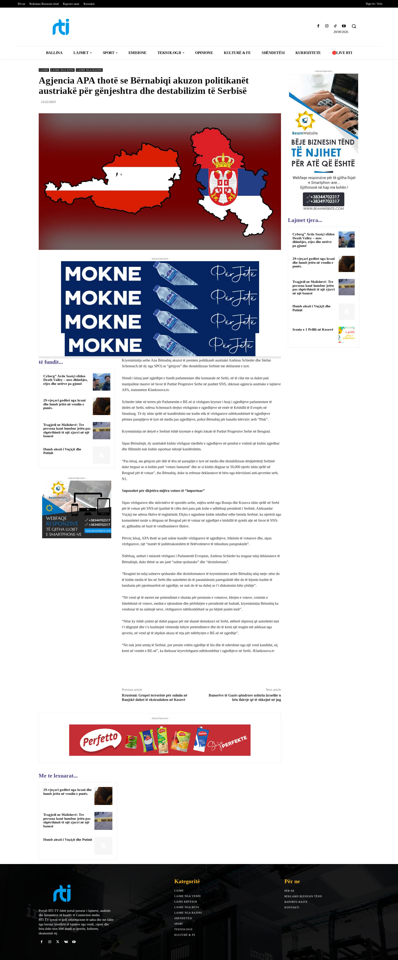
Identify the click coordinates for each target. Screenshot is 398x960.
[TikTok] (335, 26)
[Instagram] (327, 26)
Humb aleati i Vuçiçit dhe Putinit (67, 839)
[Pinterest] (265, 101)
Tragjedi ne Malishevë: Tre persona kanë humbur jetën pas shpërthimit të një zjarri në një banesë (67, 430)
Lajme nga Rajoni (89, 70)
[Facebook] (318, 26)
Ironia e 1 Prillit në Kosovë (313, 329)
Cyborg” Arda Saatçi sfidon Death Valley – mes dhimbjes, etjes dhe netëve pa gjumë (65, 380)
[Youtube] (344, 26)
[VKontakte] (66, 942)
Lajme (44, 70)
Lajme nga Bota (62, 70)
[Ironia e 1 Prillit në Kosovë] (347, 335)
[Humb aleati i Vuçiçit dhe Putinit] (101, 455)
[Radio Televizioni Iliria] (78, 27)
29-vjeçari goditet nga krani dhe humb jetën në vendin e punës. (64, 404)
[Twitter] (255, 101)
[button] (353, 26)
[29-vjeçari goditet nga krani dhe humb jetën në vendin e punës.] (101, 406)
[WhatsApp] (276, 101)
